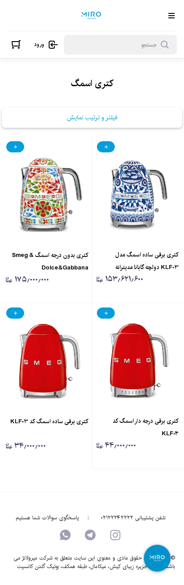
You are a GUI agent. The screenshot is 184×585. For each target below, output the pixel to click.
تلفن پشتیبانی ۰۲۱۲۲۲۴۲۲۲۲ (133, 518)
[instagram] (115, 535)
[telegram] (90, 535)
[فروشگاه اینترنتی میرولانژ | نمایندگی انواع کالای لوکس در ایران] (91, 15)
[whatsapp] (65, 535)
